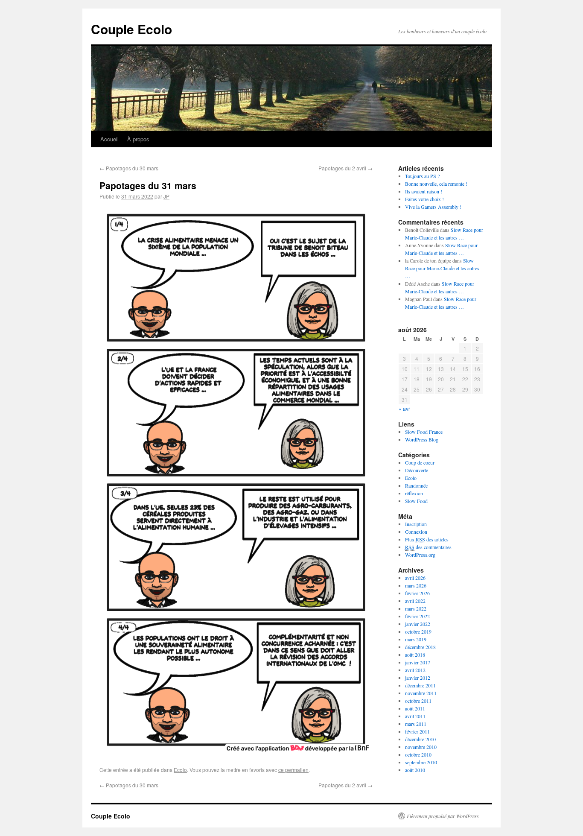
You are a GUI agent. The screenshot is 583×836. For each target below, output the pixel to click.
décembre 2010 (420, 739)
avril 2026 (415, 577)
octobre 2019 (418, 631)
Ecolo (180, 769)
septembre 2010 (421, 762)
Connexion (416, 531)
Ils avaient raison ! (423, 191)
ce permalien (293, 769)
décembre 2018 (420, 646)
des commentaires (428, 547)
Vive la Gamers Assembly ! (433, 206)
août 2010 (415, 769)
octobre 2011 (418, 700)
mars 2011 (415, 723)
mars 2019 (415, 639)
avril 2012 (415, 669)
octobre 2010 (418, 754)
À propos (138, 139)
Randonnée (416, 485)
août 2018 (415, 654)
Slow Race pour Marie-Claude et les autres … (442, 268)
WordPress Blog (421, 439)
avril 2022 (415, 600)
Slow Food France (424, 431)
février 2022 (417, 616)
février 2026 (417, 593)
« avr (404, 408)
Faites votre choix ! (424, 199)
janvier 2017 (417, 662)
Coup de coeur (419, 462)
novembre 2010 (421, 746)
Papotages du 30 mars (128, 168)
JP (166, 196)
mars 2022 (415, 608)
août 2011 (415, 708)
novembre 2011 (421, 693)
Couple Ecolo (131, 29)
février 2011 (417, 731)
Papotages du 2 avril (345, 168)
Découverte (416, 470)
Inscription (416, 523)
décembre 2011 (420, 685)
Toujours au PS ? (422, 175)
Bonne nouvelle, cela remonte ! (436, 183)
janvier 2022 (417, 623)
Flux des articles (427, 539)
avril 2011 (415, 716)
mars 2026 (415, 585)
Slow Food (416, 500)
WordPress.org (420, 554)
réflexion (414, 493)
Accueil (109, 139)
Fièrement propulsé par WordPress (443, 816)
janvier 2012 (417, 677)
